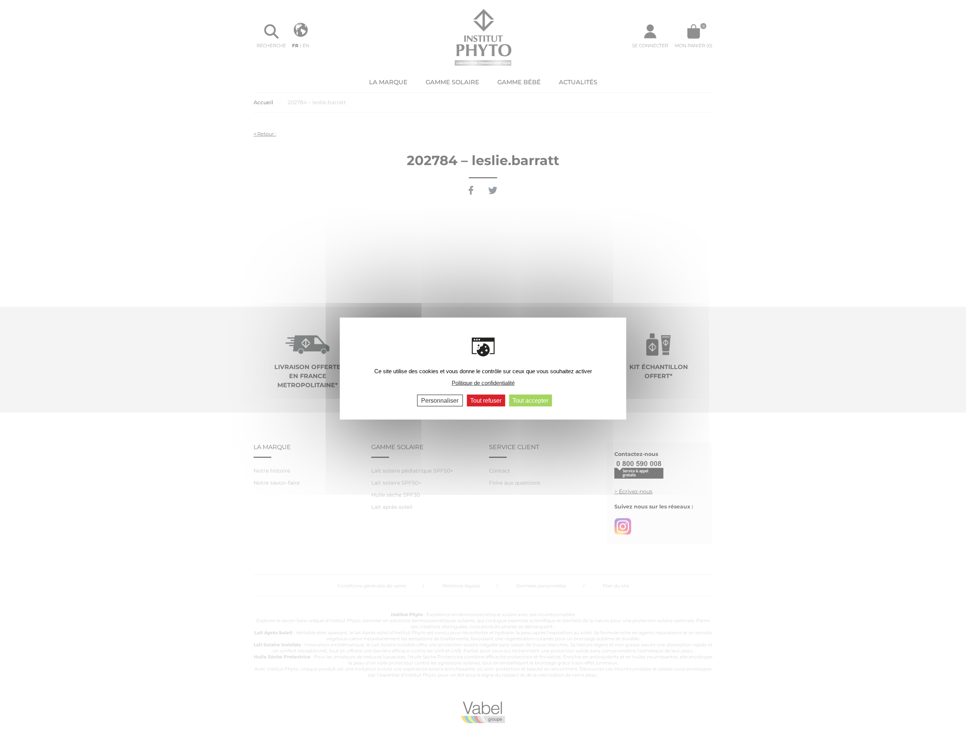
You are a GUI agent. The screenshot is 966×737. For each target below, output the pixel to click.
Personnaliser (439, 400)
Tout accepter (530, 400)
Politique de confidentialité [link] (483, 382)
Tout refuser (485, 400)
